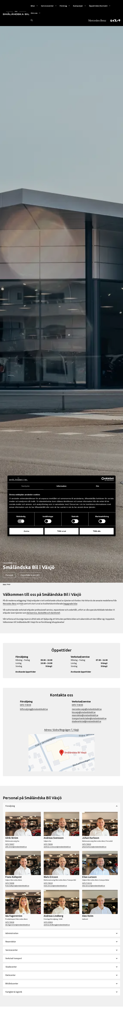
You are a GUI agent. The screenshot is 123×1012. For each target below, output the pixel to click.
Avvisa (26, 531)
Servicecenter (47, 6)
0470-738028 (9, 922)
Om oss (34, 13)
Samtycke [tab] (25, 486)
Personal (9, 575)
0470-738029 (48, 883)
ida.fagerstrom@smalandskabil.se (17, 925)
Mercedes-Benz (9, 603)
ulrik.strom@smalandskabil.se (16, 847)
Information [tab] (61, 486)
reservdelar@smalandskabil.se (85, 715)
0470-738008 (9, 883)
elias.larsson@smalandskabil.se (93, 886)
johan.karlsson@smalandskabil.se (94, 847)
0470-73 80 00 (25, 705)
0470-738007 (9, 844)
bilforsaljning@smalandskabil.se (34, 709)
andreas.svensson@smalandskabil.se (57, 847)
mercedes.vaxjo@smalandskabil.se (87, 709)
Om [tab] (97, 486)
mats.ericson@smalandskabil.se (55, 886)
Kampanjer (78, 6)
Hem (4, 584)
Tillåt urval (61, 531)
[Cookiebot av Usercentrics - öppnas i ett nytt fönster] (103, 479)
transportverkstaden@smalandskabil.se (89, 718)
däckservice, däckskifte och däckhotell (43, 612)
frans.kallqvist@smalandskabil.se (17, 886)
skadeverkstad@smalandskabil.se (86, 721)
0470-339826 (48, 922)
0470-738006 (48, 844)
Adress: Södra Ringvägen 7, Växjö (61, 729)
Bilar (33, 6)
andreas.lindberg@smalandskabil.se (57, 925)
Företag (63, 6)
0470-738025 (86, 844)
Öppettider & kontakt (30, 575)
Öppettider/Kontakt (98, 6)
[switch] (48, 521)
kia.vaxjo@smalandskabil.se (83, 712)
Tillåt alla (96, 531)
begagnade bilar (70, 603)
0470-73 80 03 (87, 883)
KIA (21, 603)
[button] (31, 20)
